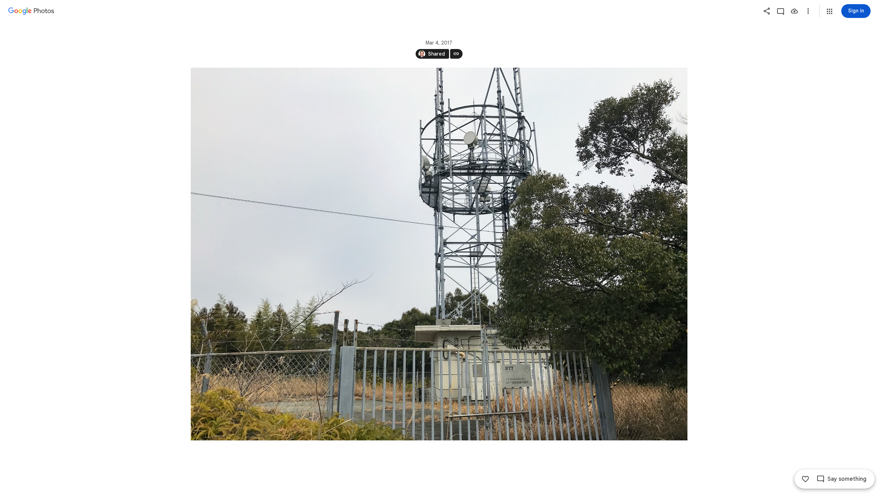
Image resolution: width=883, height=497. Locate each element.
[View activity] (780, 11)
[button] (829, 11)
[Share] (767, 11)
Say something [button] (846, 479)
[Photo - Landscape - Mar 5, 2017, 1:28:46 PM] (439, 254)
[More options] (808, 11)
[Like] (805, 479)
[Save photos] (794, 11)
